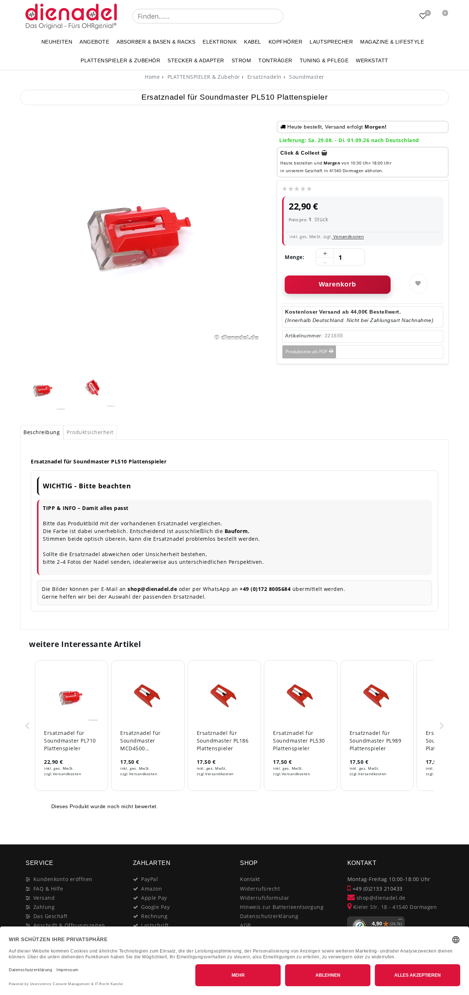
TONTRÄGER (275, 60)
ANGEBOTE (94, 42)
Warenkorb (337, 284)
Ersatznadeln (263, 76)
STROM (241, 60)
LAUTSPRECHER (331, 42)
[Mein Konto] (405, 16)
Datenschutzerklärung (269, 916)
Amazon (151, 888)
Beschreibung (41, 432)
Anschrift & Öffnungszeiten (69, 925)
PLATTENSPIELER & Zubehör (120, 60)
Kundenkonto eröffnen (63, 879)
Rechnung (154, 916)
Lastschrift (155, 925)
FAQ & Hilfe (48, 888)
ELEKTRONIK (220, 42)
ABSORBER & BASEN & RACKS (156, 42)
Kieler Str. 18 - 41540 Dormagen (394, 906)
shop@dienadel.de (380, 897)
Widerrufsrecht (260, 888)
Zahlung (44, 906)
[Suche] (288, 16)
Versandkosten (348, 236)
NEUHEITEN (57, 42)
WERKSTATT (372, 60)
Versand (44, 897)
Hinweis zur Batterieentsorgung (282, 906)
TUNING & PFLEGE (324, 60)
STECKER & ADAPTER (195, 60)
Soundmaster (306, 76)
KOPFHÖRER (286, 42)
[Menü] (400, 921)
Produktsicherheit (90, 432)
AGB (245, 925)
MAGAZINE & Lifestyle (392, 42)
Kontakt (250, 879)
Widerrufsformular (264, 897)
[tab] (41, 432)
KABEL (252, 42)
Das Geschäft (50, 916)
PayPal (149, 879)
